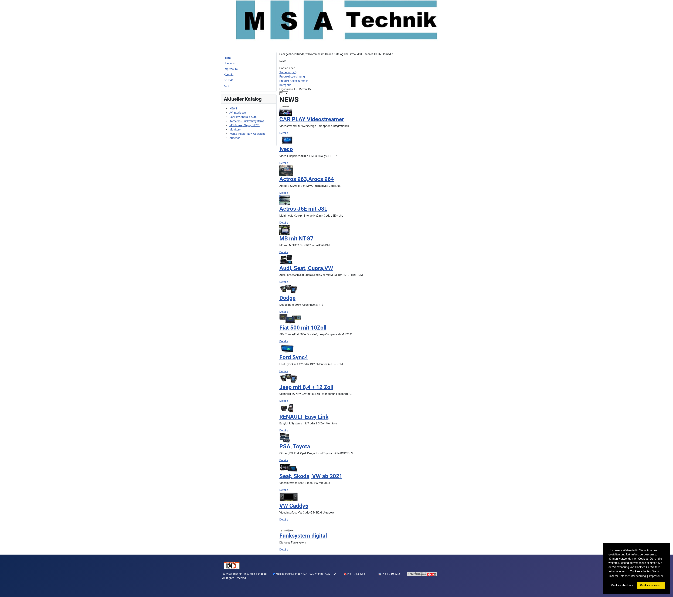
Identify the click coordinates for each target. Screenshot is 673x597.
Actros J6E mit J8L (303, 208)
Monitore (234, 129)
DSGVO (228, 80)
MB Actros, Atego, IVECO (244, 125)
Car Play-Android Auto (243, 117)
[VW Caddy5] (288, 497)
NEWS (233, 108)
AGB (226, 86)
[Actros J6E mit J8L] (284, 200)
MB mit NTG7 (296, 238)
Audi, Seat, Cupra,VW (306, 268)
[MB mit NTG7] (284, 229)
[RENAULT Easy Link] (287, 408)
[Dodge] (288, 289)
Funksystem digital (303, 535)
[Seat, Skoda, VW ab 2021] (288, 467)
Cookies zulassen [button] (650, 585)
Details (283, 133)
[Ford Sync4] (287, 348)
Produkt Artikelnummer (293, 80)
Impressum (231, 69)
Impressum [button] (656, 576)
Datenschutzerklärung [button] (632, 576)
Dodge (287, 297)
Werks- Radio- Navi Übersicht (247, 133)
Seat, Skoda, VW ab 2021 (310, 476)
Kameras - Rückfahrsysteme (246, 121)
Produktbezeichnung (292, 76)
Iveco (286, 149)
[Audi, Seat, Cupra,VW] (286, 259)
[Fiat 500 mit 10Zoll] (290, 318)
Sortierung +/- (287, 72)
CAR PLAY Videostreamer (311, 119)
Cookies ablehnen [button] (622, 585)
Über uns (229, 63)
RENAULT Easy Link (303, 416)
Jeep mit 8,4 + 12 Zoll (306, 387)
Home (227, 57)
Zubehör (234, 138)
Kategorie (285, 85)
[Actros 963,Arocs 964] (286, 170)
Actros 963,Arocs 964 (306, 179)
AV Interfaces (237, 112)
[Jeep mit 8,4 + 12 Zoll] (288, 378)
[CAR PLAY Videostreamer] (285, 110)
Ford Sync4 (293, 357)
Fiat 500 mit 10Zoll (302, 327)
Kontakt (228, 74)
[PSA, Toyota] (284, 437)
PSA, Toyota (294, 446)
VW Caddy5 (293, 505)
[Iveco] (287, 140)
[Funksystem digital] (287, 527)
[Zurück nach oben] (667, 590)
